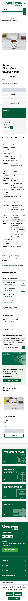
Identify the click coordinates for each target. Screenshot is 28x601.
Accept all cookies (14, 598)
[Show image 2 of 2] (14, 60)
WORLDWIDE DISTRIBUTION (11, 471)
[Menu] (24, 4)
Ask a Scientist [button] (13, 103)
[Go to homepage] (14, 4)
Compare (13, 94)
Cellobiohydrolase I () (13, 417)
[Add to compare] (5, 426)
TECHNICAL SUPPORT (14, 452)
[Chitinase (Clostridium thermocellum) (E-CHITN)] (14, 41)
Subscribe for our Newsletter (12, 380)
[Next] (25, 41)
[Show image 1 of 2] (13, 60)
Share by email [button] (13, 99)
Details (13, 436)
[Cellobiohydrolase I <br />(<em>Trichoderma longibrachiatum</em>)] (14, 403)
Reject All (9, 594)
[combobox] (12, 13)
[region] (14, 43)
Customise (18, 594)
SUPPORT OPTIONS (13, 487)
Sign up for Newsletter (9, 550)
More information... (14, 591)
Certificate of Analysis (6, 124)
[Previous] (3, 41)
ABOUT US (8, 504)
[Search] (24, 13)
